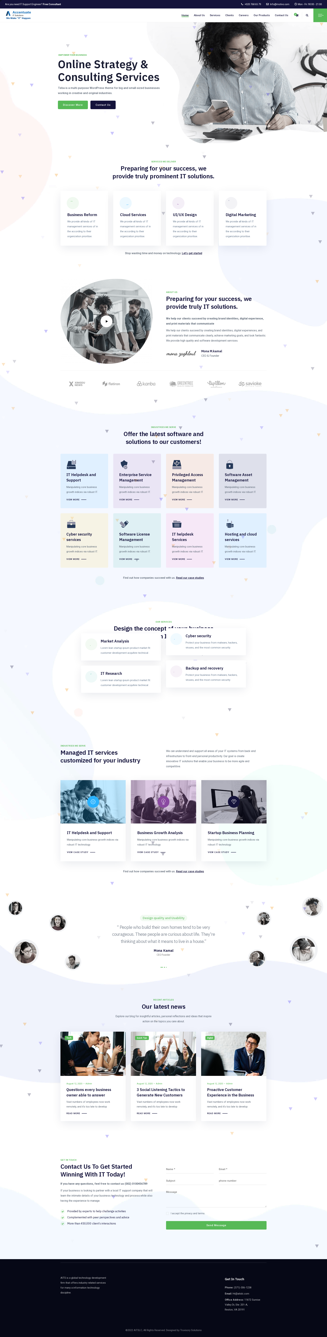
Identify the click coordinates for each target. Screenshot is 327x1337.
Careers (243, 15)
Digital (210, 1038)
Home (185, 15)
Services (215, 15)
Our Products (262, 15)
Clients (229, 15)
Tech (68, 1038)
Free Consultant (52, 4)
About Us (199, 15)
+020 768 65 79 (253, 4)
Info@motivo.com (279, 4)
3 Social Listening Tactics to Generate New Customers (161, 1092)
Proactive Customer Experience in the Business (230, 1092)
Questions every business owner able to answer (88, 1092)
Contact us (281, 15)
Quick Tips (142, 1038)
